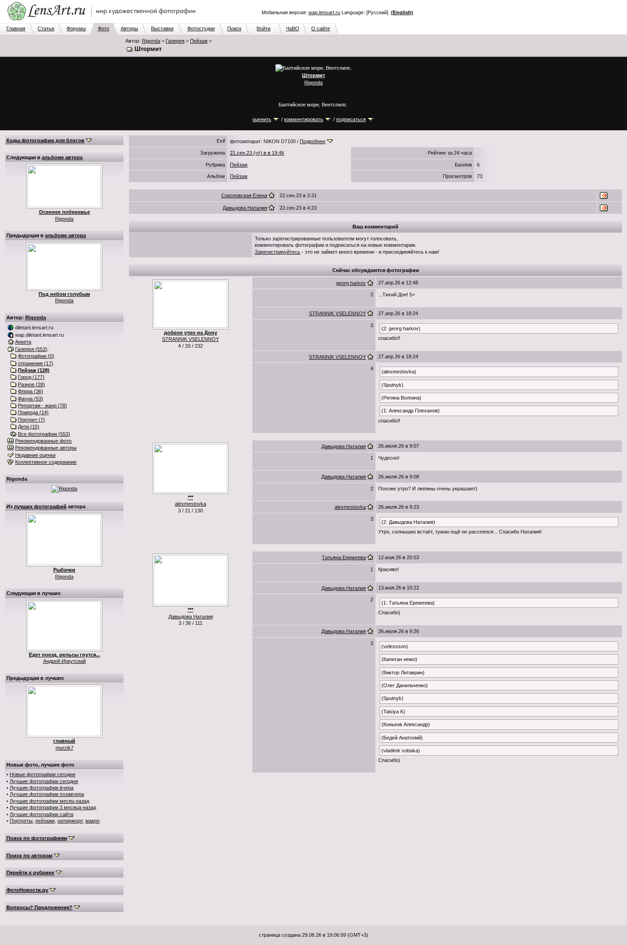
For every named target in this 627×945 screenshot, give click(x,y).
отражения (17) (35, 363)
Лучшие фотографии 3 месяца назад (53, 807)
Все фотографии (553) (44, 434)
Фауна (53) (30, 398)
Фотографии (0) (36, 356)
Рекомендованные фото (43, 441)
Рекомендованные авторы (46, 447)
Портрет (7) (31, 419)
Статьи (46, 28)
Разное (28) (31, 384)
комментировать (303, 119)
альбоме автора (62, 157)
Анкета (23, 342)
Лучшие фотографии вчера (41, 787)
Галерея (175, 41)
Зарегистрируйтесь (277, 252)
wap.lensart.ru (324, 12)
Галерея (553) (31, 349)
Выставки (162, 28)
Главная (15, 28)
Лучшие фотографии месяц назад (49, 801)
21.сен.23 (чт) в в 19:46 (257, 153)
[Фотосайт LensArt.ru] (103, 21)
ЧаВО (292, 28)
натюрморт (70, 820)
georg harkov (351, 283)
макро (92, 820)
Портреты (21, 820)
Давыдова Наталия (245, 208)
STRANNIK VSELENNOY (190, 339)
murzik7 (64, 747)
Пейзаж (198, 41)
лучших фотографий (40, 506)
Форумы (76, 28)
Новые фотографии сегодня (42, 774)
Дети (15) (28, 426)
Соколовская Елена (244, 195)
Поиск (234, 28)
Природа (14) (33, 412)
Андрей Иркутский (64, 661)
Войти (263, 28)
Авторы (129, 28)
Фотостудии (201, 28)
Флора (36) (30, 391)
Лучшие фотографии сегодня (44, 781)
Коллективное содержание (46, 462)
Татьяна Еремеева (344, 557)
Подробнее (312, 141)
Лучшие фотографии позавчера (47, 794)
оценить (261, 119)
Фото (103, 28)
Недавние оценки (35, 455)
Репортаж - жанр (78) (42, 405)
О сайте (320, 28)
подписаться (351, 119)
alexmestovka (190, 503)
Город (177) (31, 377)
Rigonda (151, 41)
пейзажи (45, 820)
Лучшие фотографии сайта (41, 814)
